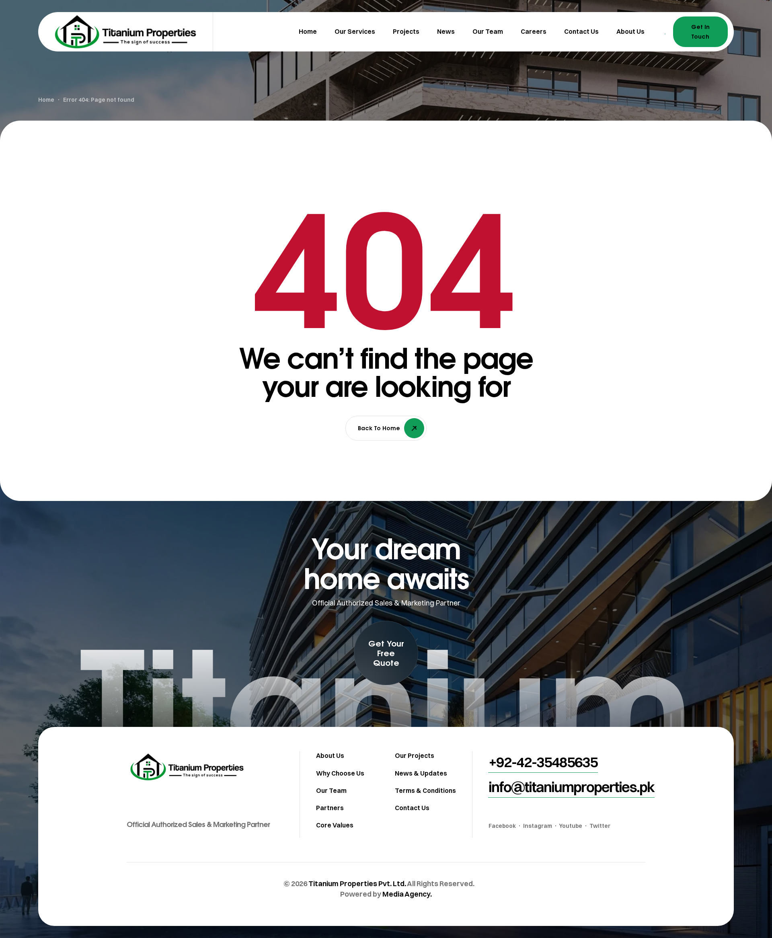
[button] (386, 653)
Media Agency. (407, 894)
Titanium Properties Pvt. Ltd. (357, 883)
